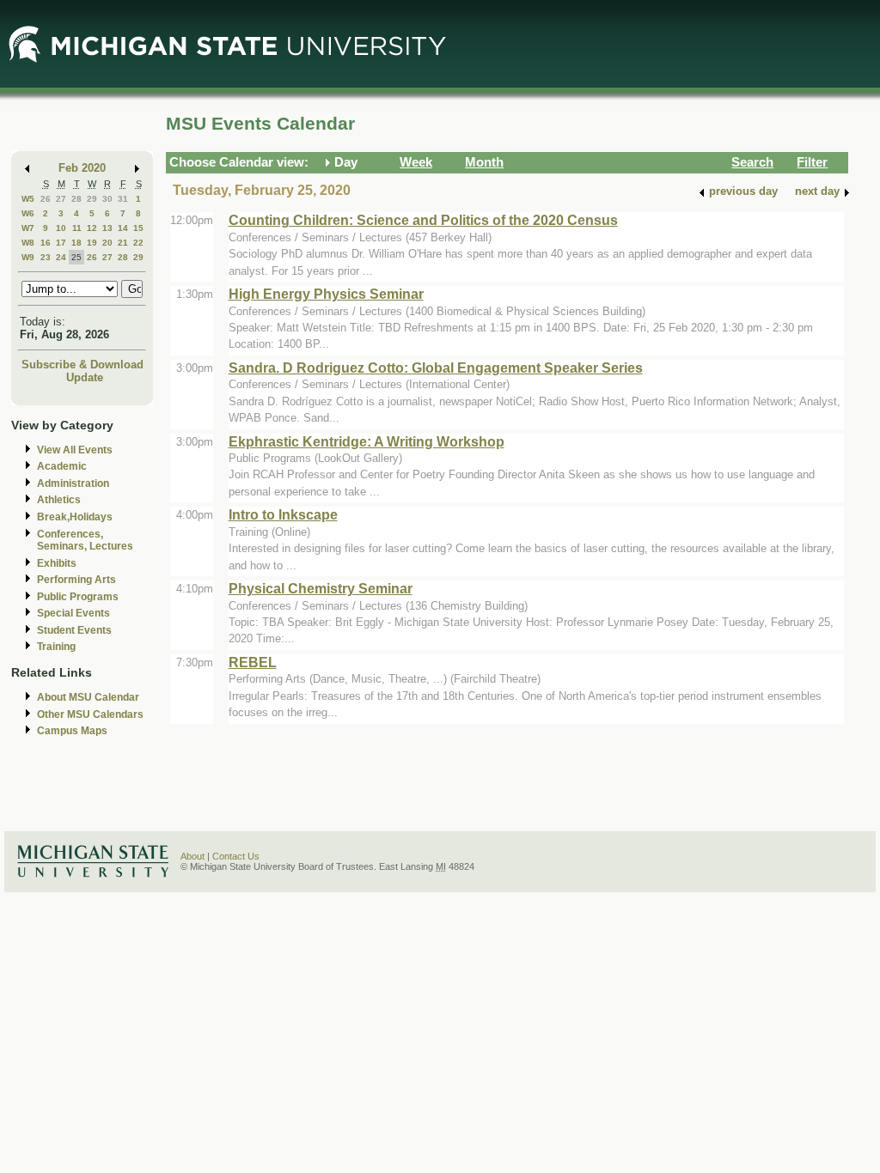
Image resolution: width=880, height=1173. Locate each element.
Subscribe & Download (82, 364)
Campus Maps (72, 731)
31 (123, 199)
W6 (27, 213)
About (192, 856)
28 (76, 199)
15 (138, 228)
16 (45, 242)
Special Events (73, 613)
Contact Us (236, 856)
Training (56, 647)
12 (92, 228)
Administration (73, 483)
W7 (27, 228)
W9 (27, 257)
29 (92, 199)
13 (107, 228)
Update (84, 377)
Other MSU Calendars (90, 714)
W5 (27, 199)
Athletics (59, 500)
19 (92, 242)
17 (61, 242)
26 (45, 199)
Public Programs (78, 597)
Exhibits (56, 563)
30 (107, 199)
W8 (27, 242)
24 (61, 257)
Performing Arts (76, 580)
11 (77, 228)
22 (138, 242)
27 (61, 199)
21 (123, 242)
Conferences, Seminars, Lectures (85, 540)
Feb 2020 (82, 167)
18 (76, 242)
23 (45, 257)
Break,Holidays (75, 517)
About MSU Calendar (88, 697)
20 (107, 242)
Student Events (74, 630)
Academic (62, 466)
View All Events (75, 450)
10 (61, 228)
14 (123, 228)
